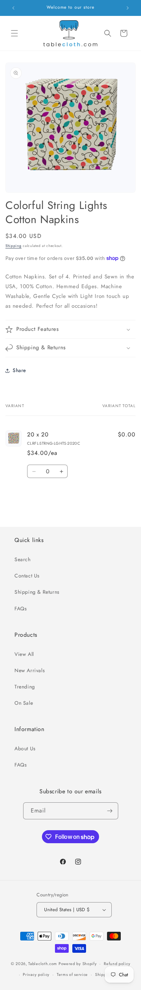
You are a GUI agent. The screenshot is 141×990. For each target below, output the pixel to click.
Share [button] (19, 370)
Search (22, 559)
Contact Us (27, 575)
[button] (14, 33)
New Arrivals (29, 670)
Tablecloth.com (42, 963)
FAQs (20, 608)
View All (24, 654)
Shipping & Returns (37, 592)
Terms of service (72, 974)
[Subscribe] (110, 810)
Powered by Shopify (78, 963)
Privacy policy (36, 974)
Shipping (13, 245)
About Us (25, 748)
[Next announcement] (128, 8)
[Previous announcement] (13, 8)
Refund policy (117, 963)
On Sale (23, 703)
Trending (24, 686)
